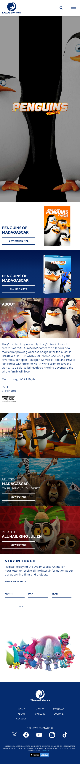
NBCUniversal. (69, 746)
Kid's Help (47, 750)
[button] (61, 7)
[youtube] (39, 735)
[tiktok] (65, 735)
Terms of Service (35, 748)
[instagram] (52, 735)
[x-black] (14, 735)
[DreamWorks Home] (11, 8)
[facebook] (26, 735)
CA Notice (22, 748)
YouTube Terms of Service (56, 748)
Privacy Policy (10, 748)
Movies (40, 709)
